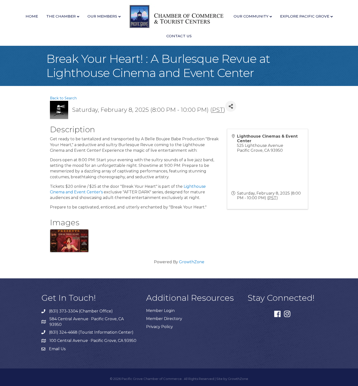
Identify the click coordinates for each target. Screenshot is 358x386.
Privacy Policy (159, 326)
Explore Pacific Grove (304, 16)
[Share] (230, 106)
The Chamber (61, 16)
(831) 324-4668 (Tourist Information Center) (91, 332)
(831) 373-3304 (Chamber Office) (81, 311)
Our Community (251, 16)
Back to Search (63, 98)
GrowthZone (191, 262)
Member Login (160, 310)
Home (32, 16)
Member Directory (164, 318)
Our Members (102, 16)
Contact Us (179, 36)
